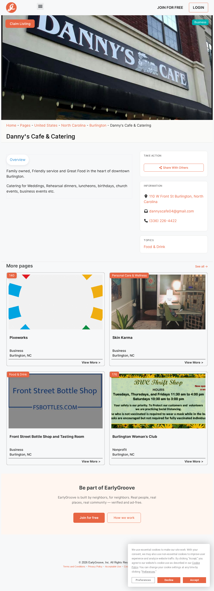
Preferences (143, 580)
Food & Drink (154, 247)
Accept (194, 580)
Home (11, 125)
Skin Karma (122, 337)
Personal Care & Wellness (129, 275)
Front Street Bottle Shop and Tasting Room (47, 436)
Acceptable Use (113, 566)
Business (200, 22)
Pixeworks (19, 337)
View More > (91, 362)
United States (45, 125)
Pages (25, 125)
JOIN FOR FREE (170, 7)
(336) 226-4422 (163, 221)
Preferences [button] (148, 571)
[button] (40, 6)
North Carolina (73, 125)
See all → (201, 266)
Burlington (97, 125)
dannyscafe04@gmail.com (171, 211)
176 (114, 374)
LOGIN (198, 7)
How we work (124, 518)
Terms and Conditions (74, 566)
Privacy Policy (95, 566)
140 (11, 275)
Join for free (89, 518)
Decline (168, 580)
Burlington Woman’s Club (134, 436)
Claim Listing (20, 24)
